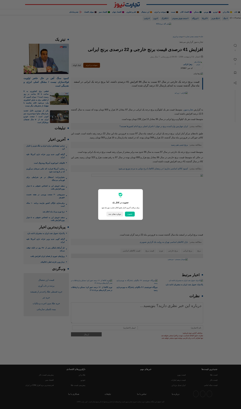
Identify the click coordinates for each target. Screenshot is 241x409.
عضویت (129, 214)
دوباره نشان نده (115, 214)
